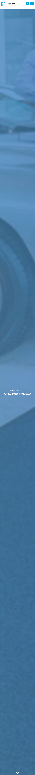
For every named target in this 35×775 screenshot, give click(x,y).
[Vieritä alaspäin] (17, 773)
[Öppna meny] (23, 4)
